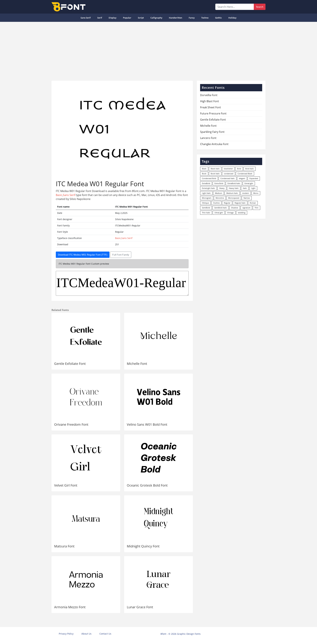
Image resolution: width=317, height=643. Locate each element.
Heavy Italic (234, 188)
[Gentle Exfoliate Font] (86, 336)
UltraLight (218, 212)
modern (245, 193)
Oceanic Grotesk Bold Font (147, 485)
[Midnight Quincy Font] (158, 518)
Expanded (253, 178)
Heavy (222, 188)
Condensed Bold (209, 178)
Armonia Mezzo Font (70, 607)
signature (246, 207)
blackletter (228, 168)
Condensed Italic (227, 178)
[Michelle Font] (158, 336)
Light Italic (206, 193)
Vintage (230, 212)
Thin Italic (206, 212)
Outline (216, 203)
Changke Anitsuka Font (214, 144)
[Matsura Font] (86, 518)
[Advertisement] (158, 50)
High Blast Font (209, 101)
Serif (99, 17)
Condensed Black (245, 173)
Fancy (192, 17)
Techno (205, 17)
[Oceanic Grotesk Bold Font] (158, 457)
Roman (253, 203)
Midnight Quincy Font (143, 546)
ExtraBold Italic (234, 183)
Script (141, 17)
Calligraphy (156, 17)
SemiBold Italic (220, 207)
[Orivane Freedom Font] (86, 397)
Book (204, 173)
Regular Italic (240, 203)
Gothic (218, 17)
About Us (86, 633)
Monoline (220, 198)
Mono (255, 193)
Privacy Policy (66, 633)
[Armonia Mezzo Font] (86, 579)
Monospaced (233, 198)
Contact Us (105, 633)
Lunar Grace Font (140, 607)
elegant (242, 178)
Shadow (234, 207)
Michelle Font (137, 363)
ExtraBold (206, 183)
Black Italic (215, 168)
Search (259, 6)
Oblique (205, 203)
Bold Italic (249, 168)
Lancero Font (208, 138)
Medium (218, 193)
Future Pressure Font (213, 113)
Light (253, 188)
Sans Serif (86, 17)
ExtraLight (249, 183)
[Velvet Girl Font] (86, 457)
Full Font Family (120, 254)
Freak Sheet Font (210, 107)
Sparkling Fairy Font (212, 132)
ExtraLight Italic (208, 188)
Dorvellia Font (208, 95)
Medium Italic (232, 193)
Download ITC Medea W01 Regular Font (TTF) (82, 254)
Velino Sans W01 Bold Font (147, 424)
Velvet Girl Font (65, 485)
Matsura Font (64, 546)
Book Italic (215, 173)
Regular (227, 203)
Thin (256, 207)
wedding (241, 212)
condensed (228, 173)
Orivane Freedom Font (71, 424)
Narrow (247, 198)
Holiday (232, 17)
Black (204, 168)
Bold (239, 168)
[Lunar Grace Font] (158, 579)
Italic (245, 188)
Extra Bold (218, 183)
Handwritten (175, 17)
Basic (59, 195)
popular (127, 17)
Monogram (206, 198)
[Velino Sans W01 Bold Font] (158, 397)
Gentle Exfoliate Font (70, 363)
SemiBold (206, 207)
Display (112, 17)
